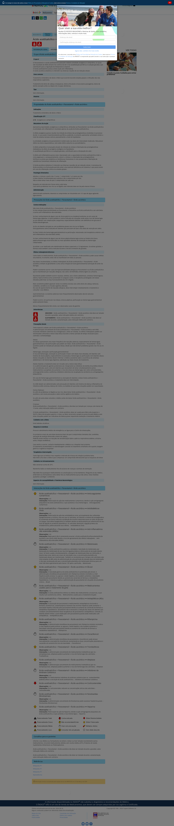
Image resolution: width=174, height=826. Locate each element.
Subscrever (87, 47)
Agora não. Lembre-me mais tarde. (87, 51)
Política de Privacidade (34, 3)
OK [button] (170, 2)
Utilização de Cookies (48, 3)
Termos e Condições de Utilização (75, 3)
